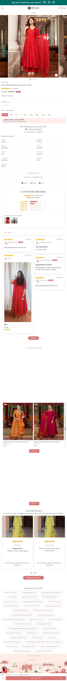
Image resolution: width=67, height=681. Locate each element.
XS (4, 115)
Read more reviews (33, 578)
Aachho (4, 82)
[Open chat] (63, 670)
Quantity (5, 102)
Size (3, 110)
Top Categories (33, 655)
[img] (8, 239)
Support (33, 664)
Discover (33, 660)
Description (33, 173)
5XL (49, 115)
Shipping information (33, 177)
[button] (6, 88)
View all (34, 451)
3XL (37, 115)
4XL (43, 115)
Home (33, 13)
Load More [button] (33, 338)
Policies (33, 669)
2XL (31, 115)
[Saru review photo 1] (17, 292)
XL (25, 115)
